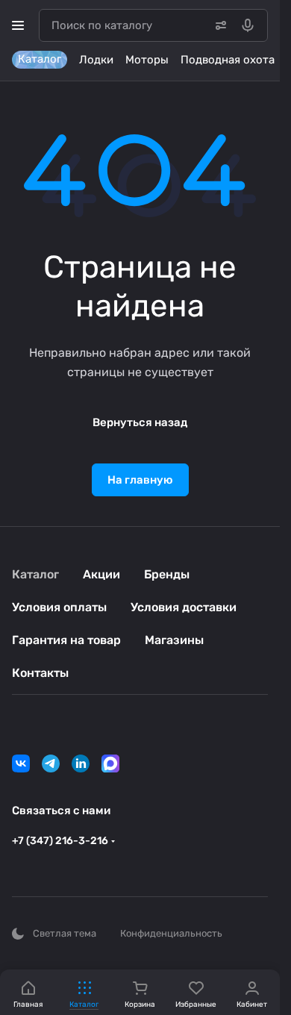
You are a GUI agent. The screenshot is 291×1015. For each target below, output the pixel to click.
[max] (110, 763)
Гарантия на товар (66, 640)
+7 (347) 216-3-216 (60, 840)
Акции (101, 574)
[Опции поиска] (217, 25)
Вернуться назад (140, 422)
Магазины (174, 640)
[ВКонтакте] (21, 763)
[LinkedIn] (81, 763)
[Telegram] (51, 763)
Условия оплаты (59, 607)
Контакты (40, 673)
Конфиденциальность (171, 933)
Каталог (35, 574)
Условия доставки (184, 607)
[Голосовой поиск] (250, 25)
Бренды (167, 574)
